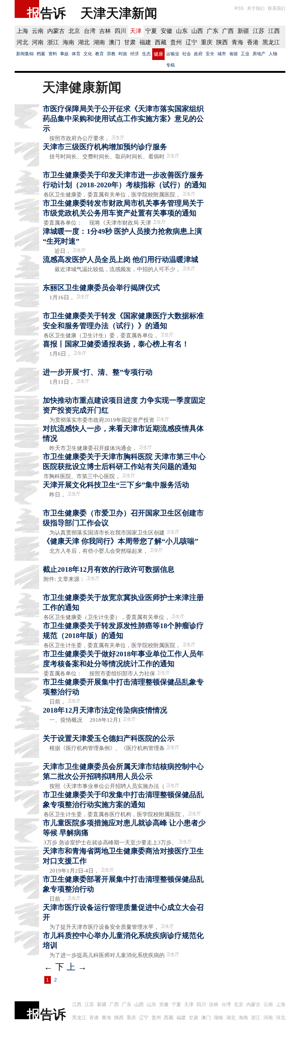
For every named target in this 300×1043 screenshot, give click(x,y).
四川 (120, 31)
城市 (221, 53)
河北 (22, 42)
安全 (210, 53)
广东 (212, 31)
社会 (186, 53)
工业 (245, 53)
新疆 (243, 31)
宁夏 (151, 31)
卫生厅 (117, 137)
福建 (145, 42)
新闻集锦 (25, 53)
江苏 (259, 31)
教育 (99, 53)
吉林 (105, 31)
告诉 (53, 13)
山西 (197, 31)
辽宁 (191, 42)
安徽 (166, 31)
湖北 (84, 42)
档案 (41, 53)
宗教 (111, 53)
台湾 (89, 31)
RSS (239, 8)
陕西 (222, 42)
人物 (273, 53)
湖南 (99, 42)
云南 (38, 31)
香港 (253, 42)
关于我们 (256, 8)
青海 (237, 42)
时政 (123, 53)
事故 (64, 53)
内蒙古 (56, 31)
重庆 (207, 42)
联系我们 (276, 8)
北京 (74, 31)
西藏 (160, 42)
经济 (134, 53)
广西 (228, 31)
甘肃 (130, 42)
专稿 (170, 65)
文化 (87, 53)
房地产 (259, 53)
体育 (76, 53)
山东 (182, 31)
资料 (52, 53)
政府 (198, 53)
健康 (158, 54)
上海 (22, 31)
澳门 (114, 42)
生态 (146, 53)
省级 (233, 53)
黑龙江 (271, 42)
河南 (38, 42)
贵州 (176, 42)
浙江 (53, 42)
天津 (136, 31)
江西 (274, 31)
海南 (68, 42)
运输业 (172, 53)
